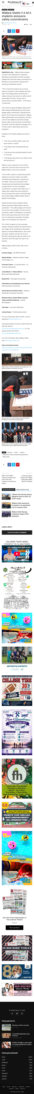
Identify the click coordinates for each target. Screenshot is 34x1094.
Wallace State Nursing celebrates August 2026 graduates (20, 514)
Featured (22, 452)
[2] (17, 659)
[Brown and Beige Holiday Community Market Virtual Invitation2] (17, 587)
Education (9, 7)
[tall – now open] (17, 858)
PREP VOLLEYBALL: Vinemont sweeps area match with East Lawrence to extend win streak (9, 479)
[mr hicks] (17, 989)
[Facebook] (9, 31)
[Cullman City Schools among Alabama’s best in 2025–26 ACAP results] (6, 496)
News (3, 1086)
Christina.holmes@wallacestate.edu (13, 328)
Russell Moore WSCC (10, 23)
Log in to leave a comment (17, 532)
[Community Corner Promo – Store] (17, 815)
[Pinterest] (17, 31)
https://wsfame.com (15, 319)
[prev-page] (3, 521)
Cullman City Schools (5, 498)
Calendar (11, 1088)
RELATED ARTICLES (8, 489)
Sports (8, 1086)
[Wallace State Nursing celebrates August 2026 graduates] (6, 514)
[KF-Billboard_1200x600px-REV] (17, 972)
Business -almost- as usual (20, 1025)
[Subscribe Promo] (17, 948)
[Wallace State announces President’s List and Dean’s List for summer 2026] (6, 505)
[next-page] (6, 521)
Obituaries (21, 1086)
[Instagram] (17, 1013)
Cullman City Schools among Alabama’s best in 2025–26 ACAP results (21, 497)
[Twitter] (13, 31)
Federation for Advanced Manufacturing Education (15, 454)
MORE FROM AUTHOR (22, 489)
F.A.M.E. (16, 452)
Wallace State (11, 9)
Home (3, 7)
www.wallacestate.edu (12, 340)
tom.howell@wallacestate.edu (11, 333)
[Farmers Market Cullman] (17, 778)
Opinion (28, 1086)
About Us (22, 1088)
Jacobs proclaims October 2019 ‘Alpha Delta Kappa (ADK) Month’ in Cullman (26, 478)
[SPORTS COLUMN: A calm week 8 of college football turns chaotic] (6, 1045)
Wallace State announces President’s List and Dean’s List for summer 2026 (21, 505)
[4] (17, 65)
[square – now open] (17, 628)
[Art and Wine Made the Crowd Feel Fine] (6, 1035)
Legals (17, 1088)
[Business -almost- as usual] (6, 1027)
